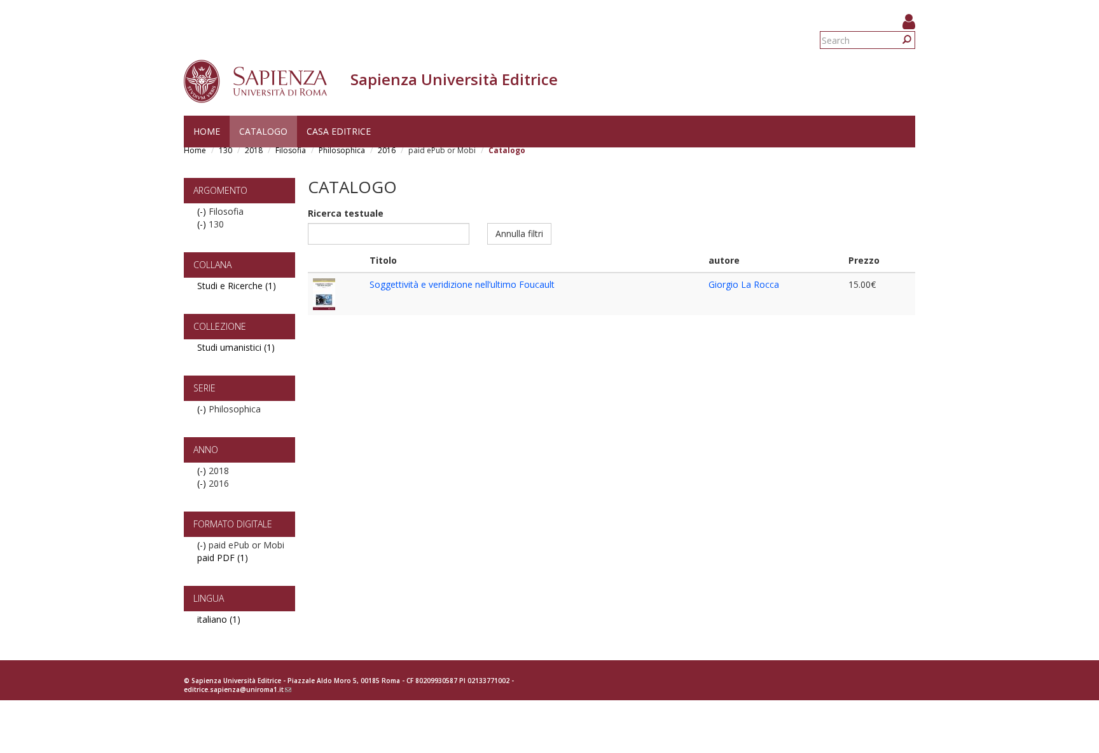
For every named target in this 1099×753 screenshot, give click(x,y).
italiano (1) (218, 619)
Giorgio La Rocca (743, 284)
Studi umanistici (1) (236, 347)
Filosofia (290, 150)
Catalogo (263, 131)
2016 (387, 150)
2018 (254, 150)
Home (206, 131)
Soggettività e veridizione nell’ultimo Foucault (462, 284)
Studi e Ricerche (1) (236, 286)
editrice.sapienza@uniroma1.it (237, 689)
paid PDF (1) (222, 558)
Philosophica (342, 150)
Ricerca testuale (346, 213)
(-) (203, 211)
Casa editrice (339, 131)
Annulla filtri (519, 233)
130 (225, 150)
